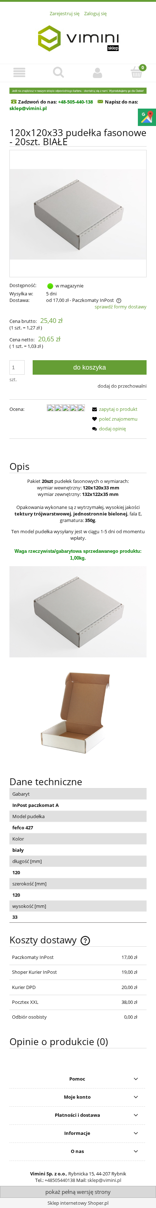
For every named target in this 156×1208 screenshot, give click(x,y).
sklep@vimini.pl (104, 1180)
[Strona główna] (78, 36)
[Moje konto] (97, 72)
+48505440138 (60, 1180)
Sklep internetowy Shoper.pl (78, 1203)
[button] (19, 72)
